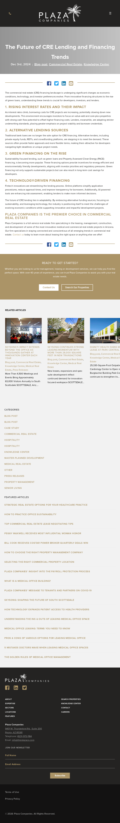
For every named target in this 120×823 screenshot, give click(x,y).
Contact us (18, 234)
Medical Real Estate (17, 464)
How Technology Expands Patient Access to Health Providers (46, 609)
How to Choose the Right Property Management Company (43, 552)
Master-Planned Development (24, 458)
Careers (65, 712)
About (8, 699)
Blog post (40, 64)
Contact (65, 708)
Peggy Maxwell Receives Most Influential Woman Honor (42, 533)
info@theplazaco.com (23, 740)
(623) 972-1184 (10, 13)
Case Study (11, 428)
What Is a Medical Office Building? (27, 581)
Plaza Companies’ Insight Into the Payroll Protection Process (47, 571)
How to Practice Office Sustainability (30, 514)
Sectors (9, 708)
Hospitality (12, 440)
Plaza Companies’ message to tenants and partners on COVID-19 (48, 590)
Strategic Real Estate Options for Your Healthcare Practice (45, 505)
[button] (49, 83)
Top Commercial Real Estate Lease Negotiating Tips (39, 524)
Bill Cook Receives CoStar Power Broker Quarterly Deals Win (46, 543)
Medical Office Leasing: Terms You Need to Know (37, 628)
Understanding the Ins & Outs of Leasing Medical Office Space (47, 619)
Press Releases (20, 370)
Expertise (10, 704)
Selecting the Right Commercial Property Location (39, 562)
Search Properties (71, 699)
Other (8, 470)
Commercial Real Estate (65, 64)
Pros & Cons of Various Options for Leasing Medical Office (45, 638)
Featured (10, 716)
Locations (10, 712)
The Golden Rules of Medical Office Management (37, 657)
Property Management (19, 482)
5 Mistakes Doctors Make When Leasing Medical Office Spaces (46, 647)
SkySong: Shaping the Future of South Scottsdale (39, 600)
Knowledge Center (96, 64)
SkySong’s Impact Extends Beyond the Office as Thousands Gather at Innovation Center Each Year (22, 352)
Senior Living (13, 488)
